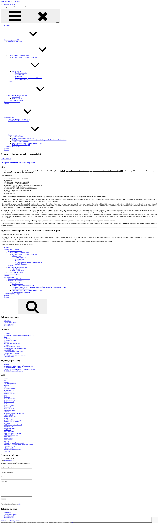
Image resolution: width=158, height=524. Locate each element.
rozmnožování (8, 426)
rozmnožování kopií (10, 428)
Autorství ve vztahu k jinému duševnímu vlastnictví (19, 335)
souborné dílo (8, 436)
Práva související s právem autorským (19, 119)
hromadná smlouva (9, 393)
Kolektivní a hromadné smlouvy (21, 141)
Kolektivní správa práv (14, 135)
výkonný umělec (9, 448)
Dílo (5, 337)
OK (73, 522)
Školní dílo (18, 76)
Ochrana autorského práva (12, 102)
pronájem (7, 418)
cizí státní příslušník (10, 383)
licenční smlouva (9, 405)
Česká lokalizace (9, 326)
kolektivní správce (9, 400)
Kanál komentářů (9, 324)
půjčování (7, 423)
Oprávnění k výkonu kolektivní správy (23, 138)
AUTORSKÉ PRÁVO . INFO (8, 4)
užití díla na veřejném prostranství (14, 443)
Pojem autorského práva (15, 41)
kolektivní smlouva (9, 398)
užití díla (6, 441)
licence (6, 403)
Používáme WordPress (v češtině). (10, 521)
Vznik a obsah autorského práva (17, 95)
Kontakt (6, 150)
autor (5, 380)
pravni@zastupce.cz (9, 460)
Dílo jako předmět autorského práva (18, 55)
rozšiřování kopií (9, 431)
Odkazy (6, 148)
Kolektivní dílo (19, 74)
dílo (5, 387)
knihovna (7, 397)
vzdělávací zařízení (9, 446)
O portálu (7, 25)
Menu (57, 22)
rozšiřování (7, 430)
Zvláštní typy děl (16, 71)
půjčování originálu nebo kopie (13, 425)
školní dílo (7, 451)
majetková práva (9, 408)
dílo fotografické (9, 390)
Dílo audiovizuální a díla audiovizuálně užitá (24, 57)
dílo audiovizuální (9, 388)
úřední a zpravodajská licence (12, 449)
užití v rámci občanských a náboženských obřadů (18, 444)
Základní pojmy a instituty (11, 40)
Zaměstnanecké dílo (21, 73)
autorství (6, 382)
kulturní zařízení (9, 402)
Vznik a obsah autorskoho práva (13, 351)
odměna (6, 411)
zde (19, 504)
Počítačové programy (21, 79)
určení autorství (8, 440)
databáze (6, 385)
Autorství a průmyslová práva (12, 146)
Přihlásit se (7, 321)
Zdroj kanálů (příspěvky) (11, 322)
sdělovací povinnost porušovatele (13, 433)
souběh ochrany (9, 438)
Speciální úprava (9, 117)
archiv (6, 379)
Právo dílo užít (16, 97)
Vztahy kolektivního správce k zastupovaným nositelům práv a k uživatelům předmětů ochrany (39, 140)
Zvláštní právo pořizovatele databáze (18, 121)
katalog (6, 395)
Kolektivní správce (17, 136)
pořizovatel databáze (10, 416)
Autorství (10, 81)
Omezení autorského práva (15, 100)
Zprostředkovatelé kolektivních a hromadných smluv (27, 143)
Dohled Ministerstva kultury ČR (21, 145)
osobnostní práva (9, 415)
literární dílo (7, 407)
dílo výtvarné (8, 392)
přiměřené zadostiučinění (11, 421)
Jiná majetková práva (18, 98)
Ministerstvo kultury (10, 410)
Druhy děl (7, 338)
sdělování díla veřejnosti (11, 435)
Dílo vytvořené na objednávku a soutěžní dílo (28, 78)
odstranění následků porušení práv (14, 413)
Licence (6, 103)
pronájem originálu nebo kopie (13, 420)
